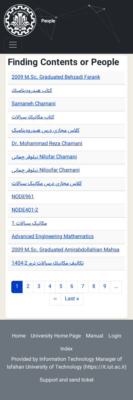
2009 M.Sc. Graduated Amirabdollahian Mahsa (65, 250)
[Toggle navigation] (13, 44)
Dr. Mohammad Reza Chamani (47, 144)
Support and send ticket (67, 380)
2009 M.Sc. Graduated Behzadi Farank (56, 78)
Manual (94, 336)
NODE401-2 (25, 210)
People (48, 21)
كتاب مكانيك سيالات (33, 117)
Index (66, 349)
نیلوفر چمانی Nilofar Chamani (44, 157)
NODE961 (23, 197)
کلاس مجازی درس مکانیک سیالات (47, 184)
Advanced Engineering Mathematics (53, 237)
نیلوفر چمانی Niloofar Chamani (46, 170)
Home (19, 336)
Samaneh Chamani (34, 104)
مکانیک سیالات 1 (29, 224)
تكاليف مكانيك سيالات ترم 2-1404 (48, 263)
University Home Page (56, 336)
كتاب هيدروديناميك (32, 91)
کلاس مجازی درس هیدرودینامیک (45, 131)
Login (114, 336)
